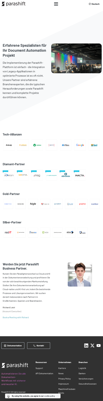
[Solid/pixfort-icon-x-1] (92, 345)
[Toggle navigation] (56, 4)
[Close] (57, 396)
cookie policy (49, 396)
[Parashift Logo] (14, 365)
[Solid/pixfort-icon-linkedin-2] (86, 345)
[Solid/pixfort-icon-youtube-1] (98, 345)
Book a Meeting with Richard (16, 317)
